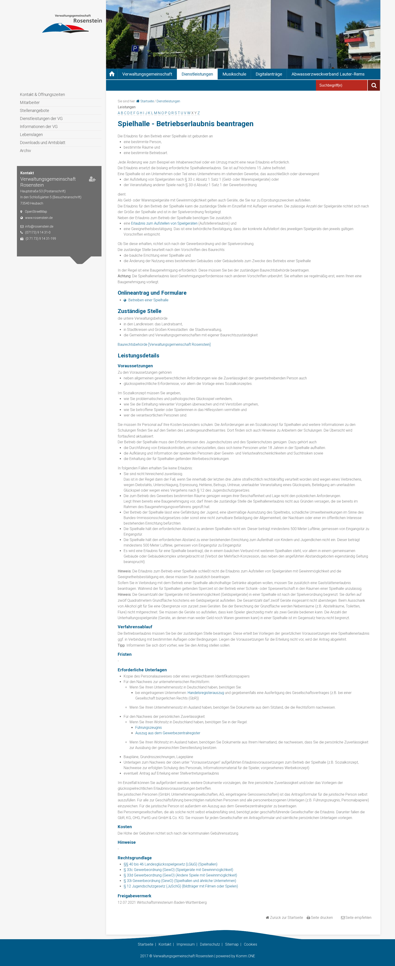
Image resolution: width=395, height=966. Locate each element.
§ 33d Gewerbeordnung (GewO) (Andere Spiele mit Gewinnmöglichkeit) (180, 875)
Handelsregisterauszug (206, 693)
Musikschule (234, 74)
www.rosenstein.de (39, 218)
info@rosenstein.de (39, 226)
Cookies (250, 944)
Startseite (147, 101)
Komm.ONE (245, 956)
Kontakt (165, 944)
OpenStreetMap (36, 211)
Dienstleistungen (197, 74)
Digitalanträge (269, 74)
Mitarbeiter (30, 102)
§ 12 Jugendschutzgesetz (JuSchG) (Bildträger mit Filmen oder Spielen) (181, 886)
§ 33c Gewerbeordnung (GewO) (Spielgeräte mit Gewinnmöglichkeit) (178, 870)
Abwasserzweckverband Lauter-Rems (328, 74)
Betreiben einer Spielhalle (148, 300)
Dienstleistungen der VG (41, 118)
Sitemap (232, 944)
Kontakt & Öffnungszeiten (42, 94)
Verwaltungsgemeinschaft (147, 74)
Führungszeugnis (148, 727)
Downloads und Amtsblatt (42, 142)
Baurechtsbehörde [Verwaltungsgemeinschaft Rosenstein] (164, 344)
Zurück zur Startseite (286, 917)
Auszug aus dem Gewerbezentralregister (167, 733)
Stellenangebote (34, 110)
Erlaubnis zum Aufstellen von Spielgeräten (164, 223)
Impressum (185, 944)
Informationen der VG (39, 126)
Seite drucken (322, 917)
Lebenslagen (31, 134)
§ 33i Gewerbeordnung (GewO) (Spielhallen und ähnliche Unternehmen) (180, 881)
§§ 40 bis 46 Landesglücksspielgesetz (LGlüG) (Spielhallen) (170, 864)
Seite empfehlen (358, 917)
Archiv (25, 150)
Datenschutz (210, 944)
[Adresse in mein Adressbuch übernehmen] (92, 180)
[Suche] (373, 85)
